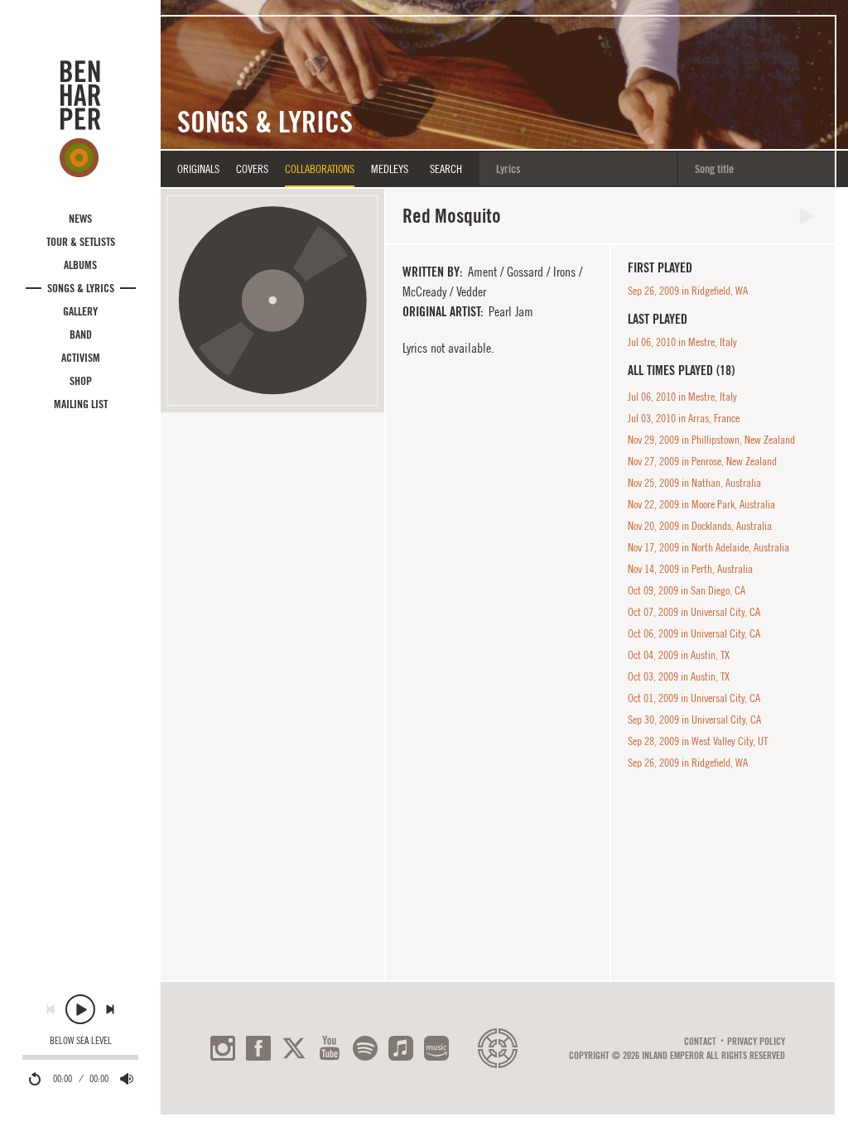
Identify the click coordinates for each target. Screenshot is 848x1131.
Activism (80, 357)
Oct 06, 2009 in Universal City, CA (694, 633)
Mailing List (81, 404)
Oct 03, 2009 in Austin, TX (679, 676)
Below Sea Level (81, 1041)
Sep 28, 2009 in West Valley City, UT (698, 741)
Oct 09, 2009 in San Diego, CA (686, 590)
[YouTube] (329, 1048)
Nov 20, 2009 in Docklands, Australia (700, 525)
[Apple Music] (400, 1048)
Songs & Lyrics (80, 288)
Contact (700, 1042)
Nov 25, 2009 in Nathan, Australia (694, 482)
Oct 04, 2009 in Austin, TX (679, 655)
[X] (294, 1048)
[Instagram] (222, 1048)
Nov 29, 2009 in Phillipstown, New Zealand (711, 439)
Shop (81, 380)
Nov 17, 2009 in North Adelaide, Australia (708, 547)
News (80, 218)
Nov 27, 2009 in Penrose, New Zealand (702, 461)
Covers (252, 169)
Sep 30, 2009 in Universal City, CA (694, 719)
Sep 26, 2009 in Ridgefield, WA (688, 290)
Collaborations (319, 169)
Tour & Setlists (80, 241)
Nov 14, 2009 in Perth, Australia (690, 568)
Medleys (389, 169)
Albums (80, 265)
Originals (198, 169)
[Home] (80, 118)
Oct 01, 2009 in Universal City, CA (694, 698)
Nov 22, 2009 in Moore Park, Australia (701, 504)
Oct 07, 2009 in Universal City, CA (694, 611)
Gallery (80, 311)
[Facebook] (258, 1048)
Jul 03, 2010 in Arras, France (684, 418)
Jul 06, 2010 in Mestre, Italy (682, 342)
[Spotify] (365, 1048)
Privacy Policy (756, 1042)
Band (81, 334)
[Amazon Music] (436, 1048)
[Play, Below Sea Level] (80, 1009)
